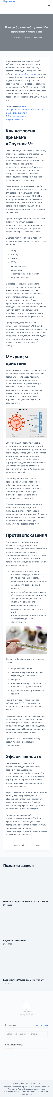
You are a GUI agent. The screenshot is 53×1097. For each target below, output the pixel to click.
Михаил (17, 37)
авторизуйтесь (42, 1025)
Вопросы (38, 37)
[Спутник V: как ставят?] (26, 923)
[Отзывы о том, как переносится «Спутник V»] (26, 884)
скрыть (22, 106)
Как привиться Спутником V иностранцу (23, 980)
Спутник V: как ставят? (14, 940)
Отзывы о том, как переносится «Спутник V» (25, 901)
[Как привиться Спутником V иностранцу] (26, 962)
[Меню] (49, 6)
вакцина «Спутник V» (25, 74)
